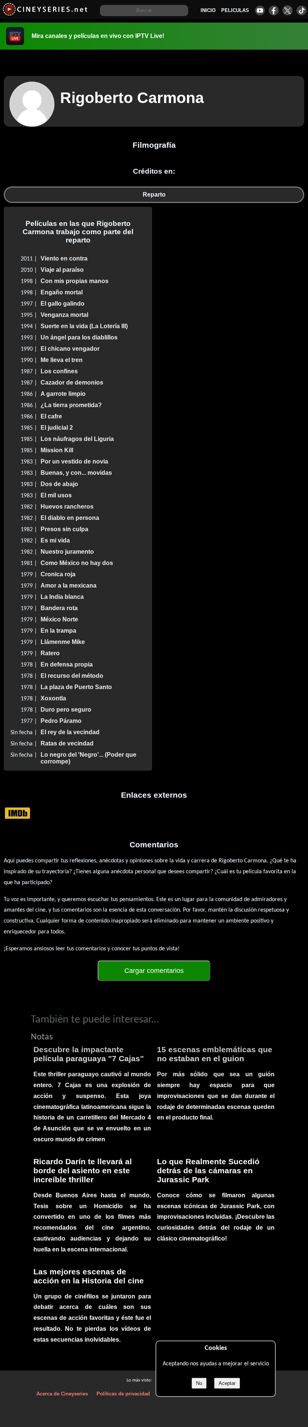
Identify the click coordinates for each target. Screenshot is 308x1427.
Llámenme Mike (63, 642)
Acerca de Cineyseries (62, 1394)
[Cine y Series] (45, 14)
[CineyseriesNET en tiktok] (301, 10)
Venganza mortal (64, 315)
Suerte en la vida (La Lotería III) (84, 326)
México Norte (59, 619)
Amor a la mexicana (69, 585)
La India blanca (62, 597)
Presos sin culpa (64, 529)
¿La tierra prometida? (71, 405)
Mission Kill (57, 450)
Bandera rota (59, 608)
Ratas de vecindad (67, 743)
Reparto (154, 194)
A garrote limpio (63, 394)
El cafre (51, 416)
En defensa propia (67, 664)
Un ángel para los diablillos (79, 337)
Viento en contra (64, 258)
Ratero (50, 653)
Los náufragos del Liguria (77, 439)
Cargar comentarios (154, 970)
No (199, 1383)
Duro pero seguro (66, 709)
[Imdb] (17, 812)
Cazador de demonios (72, 382)
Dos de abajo (59, 484)
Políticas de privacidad (123, 1394)
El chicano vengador (70, 348)
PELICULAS (235, 10)
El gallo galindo (63, 303)
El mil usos (56, 495)
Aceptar (227, 1383)
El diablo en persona (70, 518)
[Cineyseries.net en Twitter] (287, 10)
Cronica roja (58, 574)
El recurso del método (72, 676)
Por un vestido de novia (74, 461)
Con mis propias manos (75, 281)
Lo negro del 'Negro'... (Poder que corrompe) (88, 758)
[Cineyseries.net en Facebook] (274, 10)
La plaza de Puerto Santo (76, 687)
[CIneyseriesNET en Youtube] (260, 10)
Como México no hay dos (77, 563)
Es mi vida (55, 540)
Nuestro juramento (67, 551)
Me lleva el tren (62, 360)
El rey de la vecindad (70, 732)
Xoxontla (53, 698)
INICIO (208, 10)
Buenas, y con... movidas (76, 473)
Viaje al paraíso (62, 270)
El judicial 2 (57, 427)
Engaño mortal (62, 292)
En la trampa (58, 630)
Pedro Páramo (61, 721)
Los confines (59, 371)
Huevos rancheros (67, 506)
